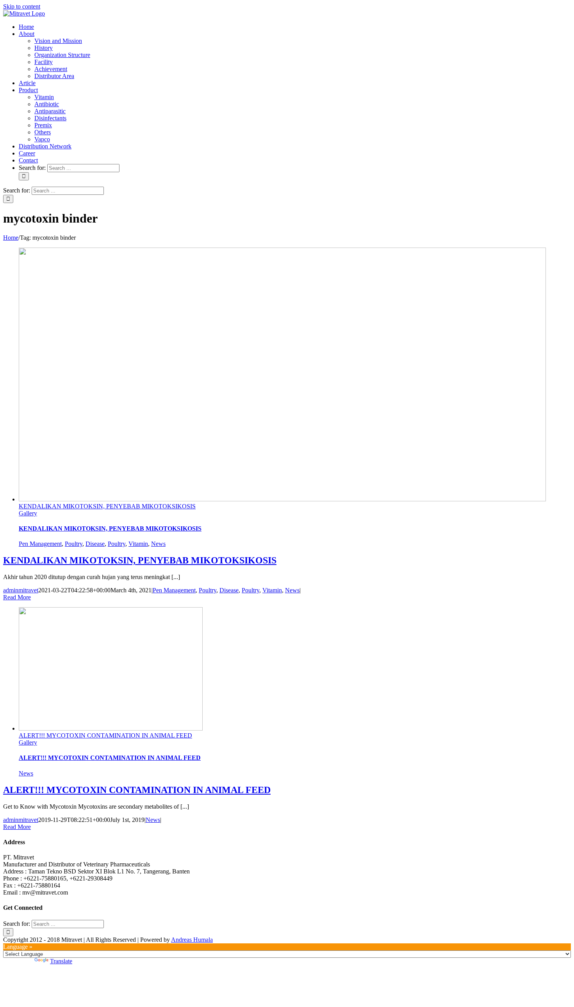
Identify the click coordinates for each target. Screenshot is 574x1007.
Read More (17, 597)
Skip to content (21, 6)
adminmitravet (20, 590)
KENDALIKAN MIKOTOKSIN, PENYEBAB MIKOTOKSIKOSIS (107, 506)
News (158, 543)
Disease (95, 543)
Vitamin (138, 543)
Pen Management (40, 543)
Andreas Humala (192, 939)
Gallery (28, 513)
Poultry (73, 543)
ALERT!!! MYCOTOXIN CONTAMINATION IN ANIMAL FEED (105, 735)
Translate (61, 961)
